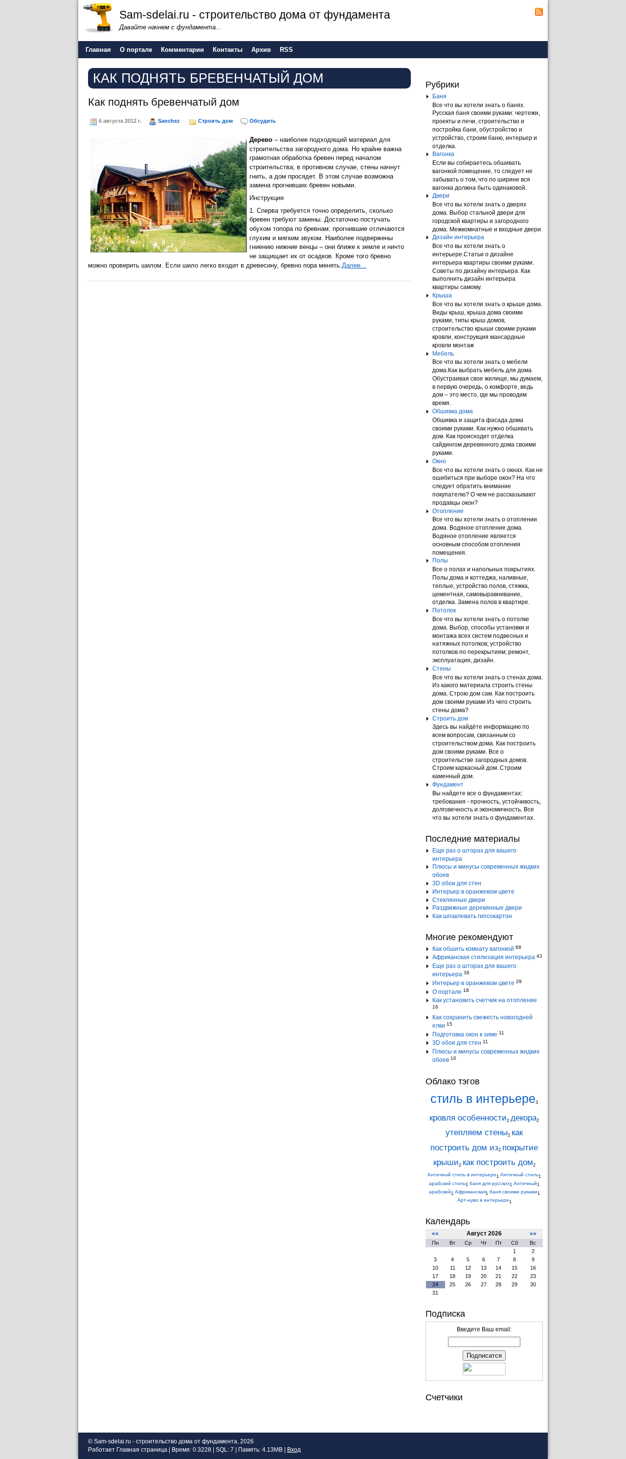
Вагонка (443, 154)
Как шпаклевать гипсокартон (472, 916)
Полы (440, 560)
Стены (441, 668)
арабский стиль (447, 1183)
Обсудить (262, 121)
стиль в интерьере (483, 1098)
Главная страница (141, 1449)
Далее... (354, 265)
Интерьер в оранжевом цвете (473, 891)
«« (435, 1233)
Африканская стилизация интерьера (483, 957)
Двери (440, 195)
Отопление (448, 511)
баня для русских (490, 1183)
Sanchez (169, 121)
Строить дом (215, 121)
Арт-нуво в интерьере (483, 1200)
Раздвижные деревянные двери (477, 907)
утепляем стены (477, 1132)
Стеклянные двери (458, 900)
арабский (440, 1191)
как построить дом (498, 1162)
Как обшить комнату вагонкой (473, 948)
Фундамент (448, 784)
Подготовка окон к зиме (464, 1034)
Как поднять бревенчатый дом (163, 102)
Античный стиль (519, 1174)
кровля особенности (468, 1117)
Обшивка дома (452, 411)
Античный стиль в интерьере (461, 1174)
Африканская (470, 1191)
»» (533, 1233)
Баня (439, 96)
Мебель (443, 353)
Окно (439, 461)
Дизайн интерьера (458, 237)
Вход (294, 1449)
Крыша (442, 295)
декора (524, 1117)
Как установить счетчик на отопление (484, 1000)
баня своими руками (513, 1191)
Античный (525, 1183)
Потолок (444, 610)
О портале (447, 991)
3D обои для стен (456, 883)
